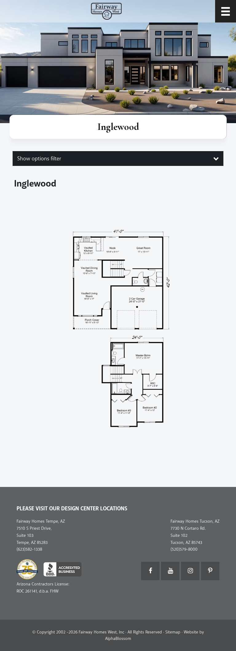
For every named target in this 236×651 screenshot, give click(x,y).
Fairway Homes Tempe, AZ (41, 521)
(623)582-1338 (29, 549)
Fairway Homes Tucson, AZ (195, 521)
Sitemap (172, 632)
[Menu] (225, 11)
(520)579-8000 (184, 549)
